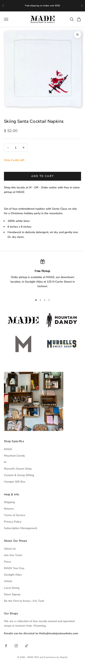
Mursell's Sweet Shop (18, 469)
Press (7, 562)
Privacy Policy (12, 522)
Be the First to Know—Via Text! (24, 601)
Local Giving (11, 588)
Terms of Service (14, 515)
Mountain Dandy (14, 456)
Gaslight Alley (13, 575)
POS (36, 657)
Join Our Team (13, 555)
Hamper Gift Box (14, 482)
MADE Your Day (14, 568)
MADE (8, 449)
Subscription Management (20, 528)
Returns (9, 509)
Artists (8, 581)
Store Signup (12, 594)
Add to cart (42, 176)
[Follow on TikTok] (26, 646)
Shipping (9, 502)
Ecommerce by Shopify (56, 657)
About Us (10, 549)
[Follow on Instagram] (16, 646)
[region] (42, 276)
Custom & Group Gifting (19, 475)
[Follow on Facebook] (6, 646)
